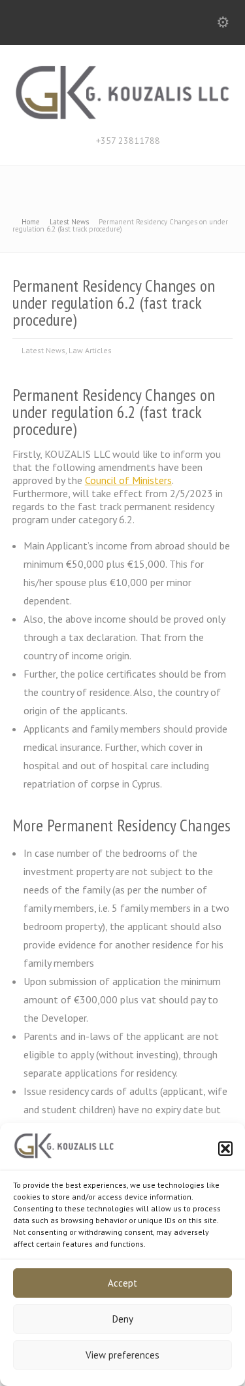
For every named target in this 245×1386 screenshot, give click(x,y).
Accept (122, 1283)
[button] (225, 1148)
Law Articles (90, 350)
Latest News (43, 350)
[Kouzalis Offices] (122, 117)
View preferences (122, 1355)
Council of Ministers (128, 480)
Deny (122, 1319)
